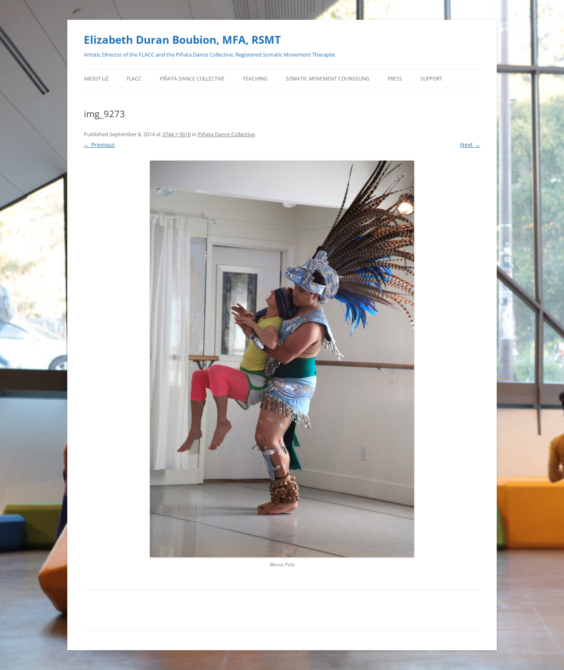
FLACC (134, 78)
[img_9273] (282, 359)
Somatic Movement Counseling (328, 78)
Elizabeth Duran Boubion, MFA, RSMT (182, 39)
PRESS (395, 78)
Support (431, 78)
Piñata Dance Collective (192, 78)
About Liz (96, 78)
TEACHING (255, 78)
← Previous (99, 145)
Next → (470, 145)
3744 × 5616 (176, 134)
